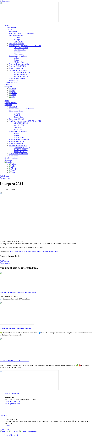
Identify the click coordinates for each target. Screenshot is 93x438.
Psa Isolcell (13, 31)
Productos (8, 29)
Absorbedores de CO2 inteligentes (21, 33)
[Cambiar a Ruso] (12, 97)
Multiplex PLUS (20, 50)
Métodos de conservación (18, 70)
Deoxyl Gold (18, 42)
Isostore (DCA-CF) (21, 76)
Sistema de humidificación (18, 78)
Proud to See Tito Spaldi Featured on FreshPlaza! (16, 328)
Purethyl (17, 40)
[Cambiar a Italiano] (12, 89)
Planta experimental (16, 68)
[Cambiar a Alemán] (13, 93)
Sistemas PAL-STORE (17, 66)
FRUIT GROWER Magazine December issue (14, 361)
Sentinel (16, 60)
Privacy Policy (5, 429)
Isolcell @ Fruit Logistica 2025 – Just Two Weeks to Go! (18, 292)
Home (7, 25)
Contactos (8, 84)
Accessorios (13, 80)
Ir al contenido (5, 1)
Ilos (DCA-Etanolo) (21, 74)
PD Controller (19, 62)
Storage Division (11, 27)
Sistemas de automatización (19, 64)
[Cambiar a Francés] (12, 95)
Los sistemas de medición (18, 56)
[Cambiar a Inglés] (12, 91)
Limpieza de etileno (16, 35)
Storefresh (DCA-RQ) (22, 72)
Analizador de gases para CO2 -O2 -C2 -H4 (25, 46)
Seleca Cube (18, 54)
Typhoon (17, 37)
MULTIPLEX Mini (21, 48)
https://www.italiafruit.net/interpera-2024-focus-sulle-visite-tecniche (33, 251)
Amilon (16, 58)
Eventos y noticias (11, 82)
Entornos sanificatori (16, 44)
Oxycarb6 (17, 52)
